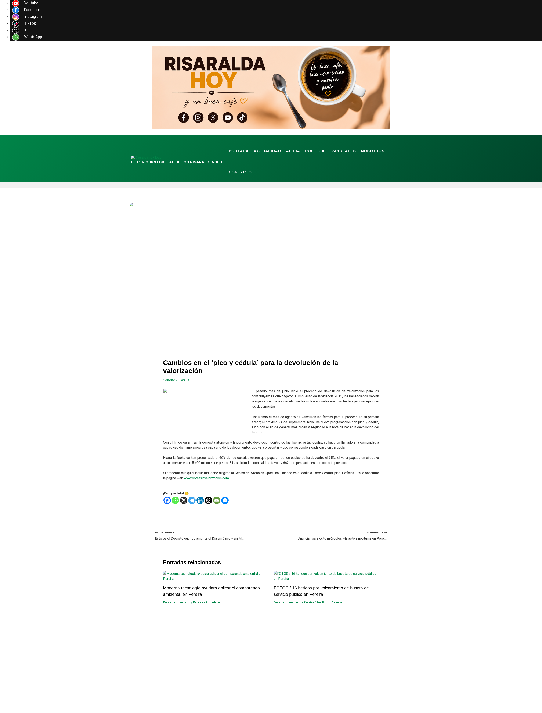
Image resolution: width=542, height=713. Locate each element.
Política (315, 151)
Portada (239, 151)
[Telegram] (192, 500)
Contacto (240, 172)
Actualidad (267, 151)
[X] (183, 500)
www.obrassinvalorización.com (206, 478)
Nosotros (372, 151)
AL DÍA (293, 151)
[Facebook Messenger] (225, 500)
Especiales (343, 151)
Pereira (184, 380)
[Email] (216, 500)
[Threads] (208, 500)
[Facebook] (167, 500)
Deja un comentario (177, 602)
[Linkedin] (200, 500)
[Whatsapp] (175, 500)
